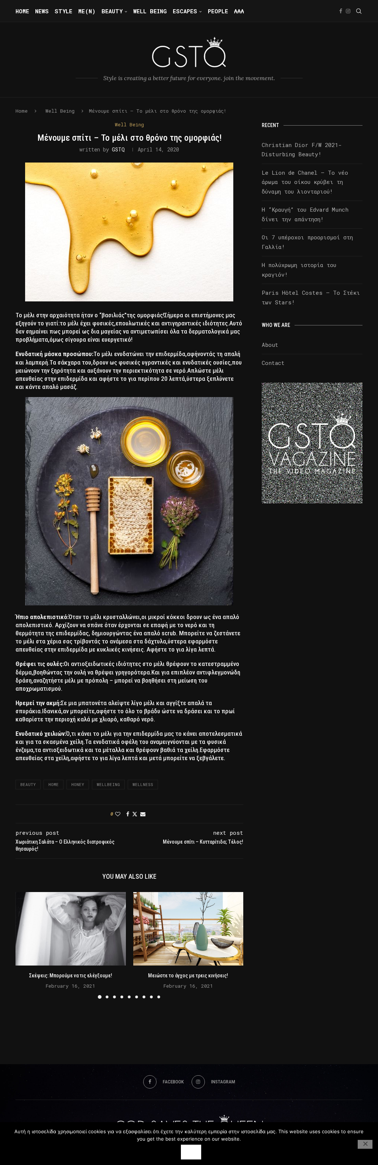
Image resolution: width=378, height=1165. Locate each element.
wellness (143, 784)
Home (22, 11)
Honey (77, 784)
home (53, 784)
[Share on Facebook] (127, 813)
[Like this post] (117, 813)
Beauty (112, 11)
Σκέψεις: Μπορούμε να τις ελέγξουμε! (70, 975)
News (42, 11)
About (270, 344)
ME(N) (87, 11)
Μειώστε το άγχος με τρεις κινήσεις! (188, 975)
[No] (365, 1144)
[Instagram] (348, 11)
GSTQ (118, 149)
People (218, 11)
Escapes (185, 11)
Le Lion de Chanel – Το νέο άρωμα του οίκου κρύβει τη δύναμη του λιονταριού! (305, 182)
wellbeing (108, 784)
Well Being (150, 11)
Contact (273, 362)
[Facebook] (340, 11)
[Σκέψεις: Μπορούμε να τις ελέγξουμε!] (71, 929)
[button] (25, 945)
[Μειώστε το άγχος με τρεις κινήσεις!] (188, 929)
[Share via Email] (142, 813)
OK (191, 1152)
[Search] (358, 11)
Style (63, 11)
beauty (28, 784)
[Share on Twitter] (134, 813)
